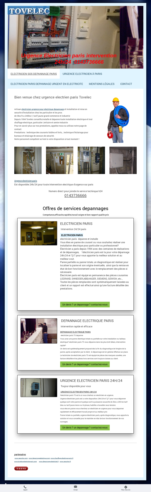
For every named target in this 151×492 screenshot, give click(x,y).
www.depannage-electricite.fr (49, 461)
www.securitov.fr (65, 461)
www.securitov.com (21, 458)
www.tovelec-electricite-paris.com (25, 461)
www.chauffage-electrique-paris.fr (62, 458)
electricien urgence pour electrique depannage (43, 109)
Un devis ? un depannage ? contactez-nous (84, 304)
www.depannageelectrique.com (39, 458)
